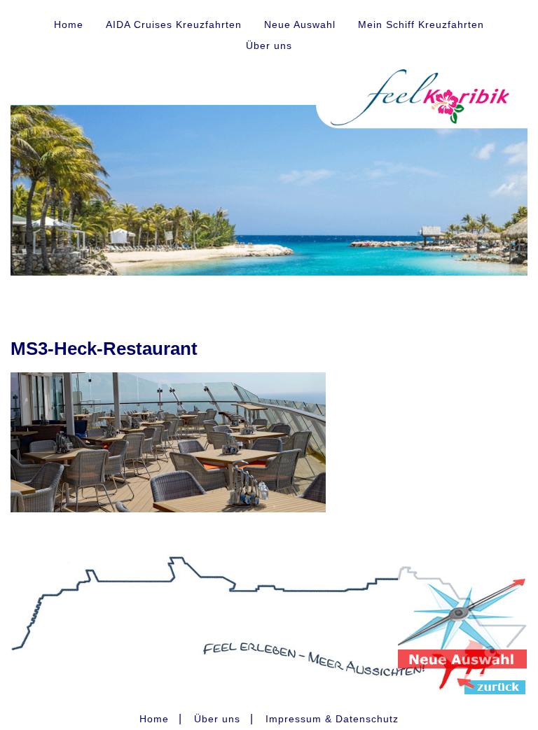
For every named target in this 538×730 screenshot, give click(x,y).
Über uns (269, 45)
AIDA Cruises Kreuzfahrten (174, 24)
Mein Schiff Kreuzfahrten (421, 24)
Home (68, 24)
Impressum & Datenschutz (332, 718)
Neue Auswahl (300, 24)
